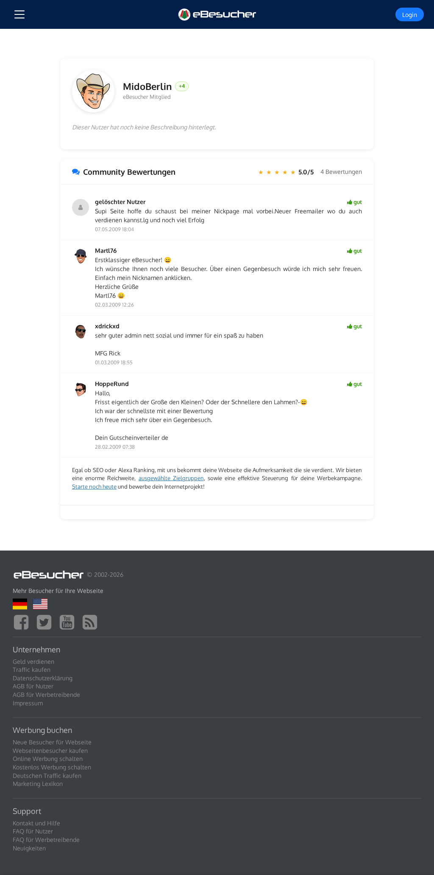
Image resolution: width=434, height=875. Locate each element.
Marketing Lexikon (38, 783)
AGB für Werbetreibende (46, 694)
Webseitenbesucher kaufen (50, 750)
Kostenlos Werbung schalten (52, 767)
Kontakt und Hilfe (36, 823)
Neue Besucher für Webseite (52, 742)
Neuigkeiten (29, 848)
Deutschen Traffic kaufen (47, 775)
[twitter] (46, 621)
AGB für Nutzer (33, 686)
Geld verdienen (33, 661)
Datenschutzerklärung (42, 678)
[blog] (92, 621)
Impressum (28, 703)
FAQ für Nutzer (33, 831)
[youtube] (69, 621)
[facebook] (23, 621)
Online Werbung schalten (48, 758)
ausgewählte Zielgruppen (171, 478)
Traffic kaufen (31, 669)
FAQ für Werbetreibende (46, 839)
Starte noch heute (94, 486)
